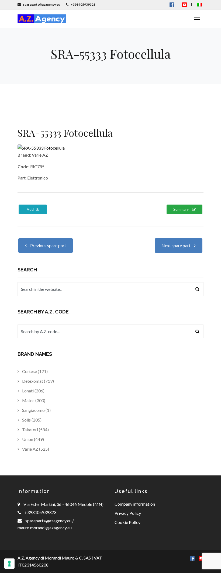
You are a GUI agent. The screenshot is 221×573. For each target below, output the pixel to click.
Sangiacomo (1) (36, 410)
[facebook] (192, 557)
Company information (135, 503)
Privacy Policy (128, 513)
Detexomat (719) (37, 381)
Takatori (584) (35, 429)
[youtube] (184, 4)
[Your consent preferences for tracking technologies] (9, 563)
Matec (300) (33, 400)
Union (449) (32, 439)
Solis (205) (31, 419)
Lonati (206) (32, 390)
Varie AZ (40, 154)
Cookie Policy (127, 522)
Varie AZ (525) (35, 448)
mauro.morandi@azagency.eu (45, 527)
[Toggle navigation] (197, 19)
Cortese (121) (34, 371)
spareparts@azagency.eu (48, 520)
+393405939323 (40, 512)
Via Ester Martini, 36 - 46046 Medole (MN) (63, 504)
